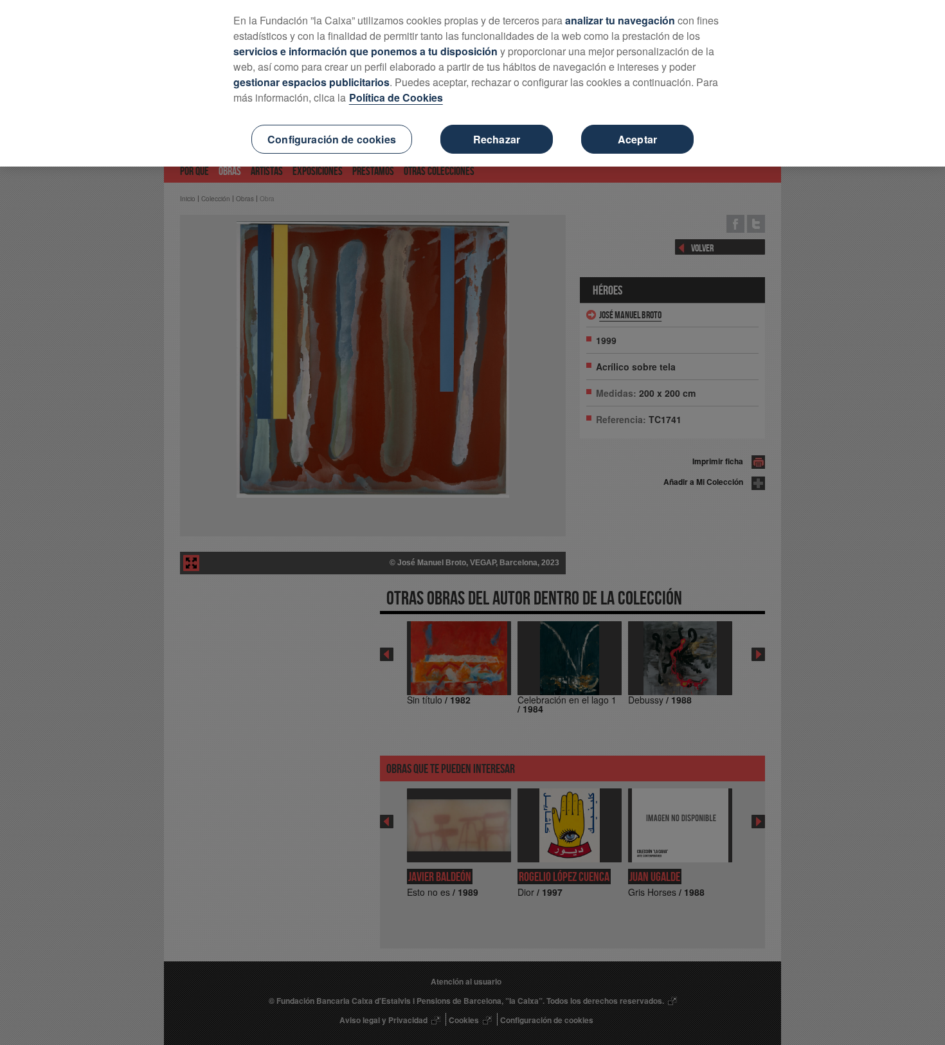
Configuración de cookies (331, 139)
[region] (472, 83)
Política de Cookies (396, 97)
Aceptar (637, 139)
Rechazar (496, 139)
